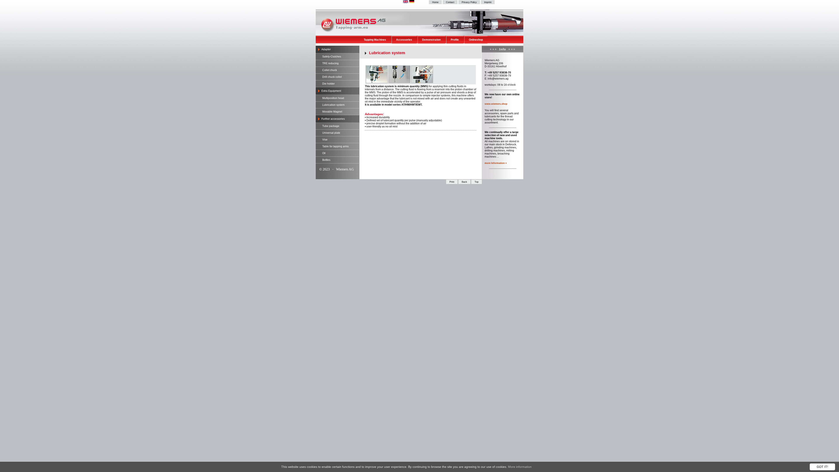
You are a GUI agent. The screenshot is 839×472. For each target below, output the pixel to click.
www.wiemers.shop (496, 103)
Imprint (487, 2)
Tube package (330, 126)
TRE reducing (330, 63)
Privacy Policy (469, 2)
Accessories (404, 39)
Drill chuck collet (332, 76)
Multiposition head (333, 98)
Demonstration (431, 39)
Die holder (328, 83)
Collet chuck (329, 70)
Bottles (326, 159)
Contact (450, 2)
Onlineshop (476, 39)
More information (520, 467)
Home (435, 2)
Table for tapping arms (335, 146)
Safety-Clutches (331, 56)
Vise (325, 139)
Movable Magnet (332, 111)
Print (451, 181)
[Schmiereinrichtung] (377, 82)
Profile (455, 39)
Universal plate (331, 132)
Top (476, 181)
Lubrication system (333, 104)
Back (464, 181)
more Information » (496, 163)
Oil (324, 153)
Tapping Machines (375, 39)
